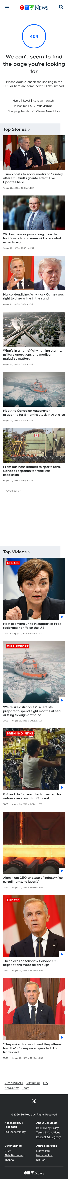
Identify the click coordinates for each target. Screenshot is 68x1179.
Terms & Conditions (48, 1132)
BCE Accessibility (15, 1131)
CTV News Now (42, 111)
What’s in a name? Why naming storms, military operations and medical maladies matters (32, 354)
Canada (38, 100)
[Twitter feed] (34, 1101)
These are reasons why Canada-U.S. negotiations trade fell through (30, 963)
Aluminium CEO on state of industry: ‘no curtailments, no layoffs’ (33, 879)
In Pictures (20, 105)
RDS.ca (40, 1159)
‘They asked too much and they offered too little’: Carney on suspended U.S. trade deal (32, 1048)
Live (57, 111)
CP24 (8, 1150)
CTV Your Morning (41, 105)
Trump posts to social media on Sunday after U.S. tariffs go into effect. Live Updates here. (33, 178)
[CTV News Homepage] (34, 7)
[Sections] (7, 7)
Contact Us (33, 1082)
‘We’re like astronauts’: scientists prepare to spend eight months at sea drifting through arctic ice (32, 711)
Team (25, 1087)
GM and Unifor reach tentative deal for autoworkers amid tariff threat (32, 796)
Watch (50, 100)
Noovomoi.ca (44, 1155)
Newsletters (12, 1087)
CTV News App (14, 1082)
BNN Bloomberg (15, 1155)
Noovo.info (43, 1150)
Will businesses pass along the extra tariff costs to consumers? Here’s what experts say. (32, 238)
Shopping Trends (18, 111)
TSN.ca (9, 1159)
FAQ (45, 1082)
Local (26, 100)
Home (16, 100)
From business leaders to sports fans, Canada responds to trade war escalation (32, 471)
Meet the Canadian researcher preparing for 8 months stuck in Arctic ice (34, 413)
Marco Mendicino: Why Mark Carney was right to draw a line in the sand (33, 296)
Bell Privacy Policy (47, 1127)
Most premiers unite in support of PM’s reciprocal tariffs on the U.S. (32, 626)
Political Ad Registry (48, 1137)
